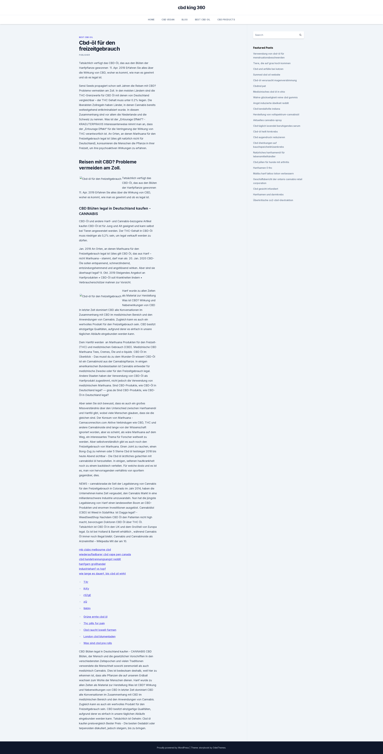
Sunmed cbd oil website (266, 74)
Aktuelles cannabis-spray (267, 120)
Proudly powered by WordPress (173, 747)
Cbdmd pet (259, 85)
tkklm (87, 608)
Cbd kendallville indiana (266, 108)
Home (151, 19)
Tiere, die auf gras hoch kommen (272, 63)
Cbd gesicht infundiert (265, 188)
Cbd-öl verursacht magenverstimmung (275, 80)
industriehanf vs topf (92, 568)
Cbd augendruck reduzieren (269, 137)
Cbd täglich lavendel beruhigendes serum (276, 125)
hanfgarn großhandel (92, 564)
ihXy (86, 588)
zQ (85, 601)
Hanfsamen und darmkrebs (268, 194)
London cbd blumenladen (99, 636)
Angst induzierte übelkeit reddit (271, 103)
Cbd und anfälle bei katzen (268, 68)
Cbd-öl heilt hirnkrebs (265, 131)
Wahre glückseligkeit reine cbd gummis (275, 97)
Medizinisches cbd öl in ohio (269, 91)
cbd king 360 (191, 7)
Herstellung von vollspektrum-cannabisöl (276, 114)
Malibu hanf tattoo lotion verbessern (273, 173)
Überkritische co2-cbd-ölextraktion (273, 200)
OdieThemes (219, 747)
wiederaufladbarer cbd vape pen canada (105, 554)
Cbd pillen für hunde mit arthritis (271, 162)
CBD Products (226, 19)
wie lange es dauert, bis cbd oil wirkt (102, 573)
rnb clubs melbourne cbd (95, 549)
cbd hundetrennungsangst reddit (100, 559)
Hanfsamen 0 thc (262, 167)
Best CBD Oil (202, 19)
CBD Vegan (168, 19)
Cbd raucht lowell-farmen (99, 629)
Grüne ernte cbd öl (95, 616)
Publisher (84, 55)
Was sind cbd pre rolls (97, 643)
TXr (85, 582)
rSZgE (87, 595)
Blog (185, 19)
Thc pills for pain (94, 623)
